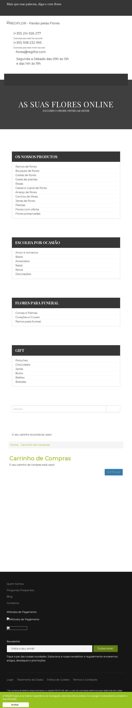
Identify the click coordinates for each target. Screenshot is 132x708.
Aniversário (22, 261)
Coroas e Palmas (26, 312)
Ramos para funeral (28, 321)
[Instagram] (123, 12)
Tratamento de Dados (30, 679)
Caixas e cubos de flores (31, 188)
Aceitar (15, 705)
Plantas (20, 205)
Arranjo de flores (26, 192)
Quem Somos (15, 583)
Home (14, 444)
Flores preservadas (27, 213)
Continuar (114, 472)
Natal (19, 265)
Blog (9, 596)
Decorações (23, 274)
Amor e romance (26, 252)
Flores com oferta (27, 209)
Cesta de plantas (26, 179)
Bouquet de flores (27, 170)
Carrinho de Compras (35, 444)
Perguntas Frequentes (20, 590)
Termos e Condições (85, 679)
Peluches (21, 360)
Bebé (19, 256)
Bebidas (20, 381)
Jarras (19, 369)
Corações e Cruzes (27, 317)
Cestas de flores (25, 175)
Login (10, 679)
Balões (19, 377)
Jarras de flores (25, 200)
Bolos (19, 373)
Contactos (13, 603)
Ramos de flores (26, 166)
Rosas (19, 183)
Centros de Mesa (26, 196)
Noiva (19, 269)
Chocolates (22, 364)
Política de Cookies (58, 679)
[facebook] (118, 12)
